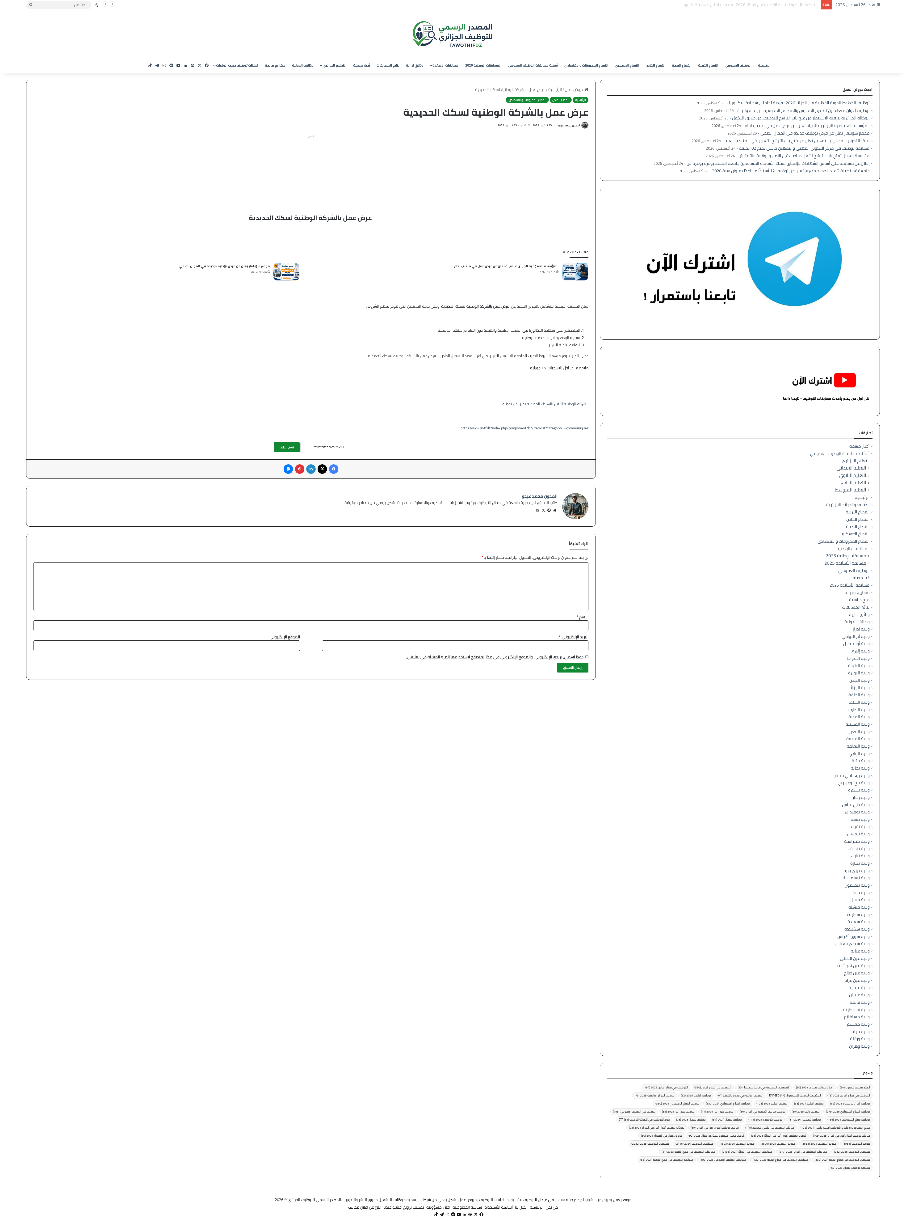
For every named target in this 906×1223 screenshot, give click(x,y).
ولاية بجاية (860, 768)
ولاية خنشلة (859, 907)
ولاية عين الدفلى (855, 958)
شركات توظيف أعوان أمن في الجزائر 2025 (841, 1135)
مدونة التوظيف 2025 (778, 1143)
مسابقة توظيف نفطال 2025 (850, 1167)
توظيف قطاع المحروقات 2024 (848, 1119)
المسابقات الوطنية (853, 548)
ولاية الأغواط (858, 658)
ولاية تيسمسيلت (855, 877)
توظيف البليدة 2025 (696, 1095)
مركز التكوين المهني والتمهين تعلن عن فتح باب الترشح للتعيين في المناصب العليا (797, 140)
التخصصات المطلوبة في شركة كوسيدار (763, 1087)
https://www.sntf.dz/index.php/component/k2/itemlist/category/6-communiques (524, 428)
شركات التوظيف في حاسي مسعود (769, 1127)
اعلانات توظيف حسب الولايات (237, 65)
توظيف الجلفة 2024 (809, 1103)
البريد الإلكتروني (573, 637)
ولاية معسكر (858, 1024)
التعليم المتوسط (850, 489)
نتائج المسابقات (388, 65)
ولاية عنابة (860, 950)
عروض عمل (575, 89)
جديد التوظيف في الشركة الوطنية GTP (644, 1119)
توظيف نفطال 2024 (727, 1119)
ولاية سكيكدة (857, 929)
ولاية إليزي (860, 650)
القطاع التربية (708, 65)
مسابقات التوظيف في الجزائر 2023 (803, 1151)
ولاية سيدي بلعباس (852, 943)
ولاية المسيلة (858, 724)
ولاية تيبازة (860, 863)
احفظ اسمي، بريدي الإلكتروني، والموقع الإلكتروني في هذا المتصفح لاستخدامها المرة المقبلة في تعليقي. (495, 657)
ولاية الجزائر (859, 687)
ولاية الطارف (859, 709)
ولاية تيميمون (857, 885)
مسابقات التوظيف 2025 (650, 1143)
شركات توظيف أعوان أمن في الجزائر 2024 (656, 1127)
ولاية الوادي (859, 753)
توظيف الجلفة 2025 (772, 1103)
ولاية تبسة (860, 819)
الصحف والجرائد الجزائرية (848, 504)
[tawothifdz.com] (453, 34)
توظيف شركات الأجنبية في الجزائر (762, 1111)
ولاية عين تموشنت (853, 965)
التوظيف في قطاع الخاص (712, 1087)
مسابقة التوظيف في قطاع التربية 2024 (666, 1159)
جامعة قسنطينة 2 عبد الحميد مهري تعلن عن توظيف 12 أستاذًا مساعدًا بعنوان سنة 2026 (791, 171)
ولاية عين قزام (857, 980)
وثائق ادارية (414, 65)
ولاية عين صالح (857, 972)
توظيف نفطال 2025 (691, 1119)
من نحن (552, 1207)
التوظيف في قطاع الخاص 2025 (666, 1087)
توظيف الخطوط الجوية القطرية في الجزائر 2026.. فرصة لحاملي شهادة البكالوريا (799, 103)
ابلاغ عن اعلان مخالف (364, 1207)
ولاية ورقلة (860, 1038)
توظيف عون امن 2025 (678, 1111)
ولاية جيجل (860, 899)
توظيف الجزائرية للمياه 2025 (850, 1103)
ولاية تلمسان (858, 833)
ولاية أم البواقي (856, 636)
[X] (543, 510)
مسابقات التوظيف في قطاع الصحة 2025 (780, 1159)
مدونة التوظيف (856, 1143)
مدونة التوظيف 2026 (737, 1143)
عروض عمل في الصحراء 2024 (661, 1135)
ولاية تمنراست (857, 841)
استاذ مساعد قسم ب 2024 (814, 1087)
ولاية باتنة (861, 760)
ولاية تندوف (859, 848)
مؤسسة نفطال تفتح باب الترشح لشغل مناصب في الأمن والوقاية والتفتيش (804, 156)
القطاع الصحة (682, 65)
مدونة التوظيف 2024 (819, 1143)
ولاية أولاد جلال (856, 643)
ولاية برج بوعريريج (854, 782)
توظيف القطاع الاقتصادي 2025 (677, 1103)
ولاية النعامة (858, 746)
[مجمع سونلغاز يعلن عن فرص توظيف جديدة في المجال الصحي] (286, 271)
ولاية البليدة (859, 665)
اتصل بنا (521, 1207)
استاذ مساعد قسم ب (855, 1087)
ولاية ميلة (860, 1031)
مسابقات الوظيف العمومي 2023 (723, 1159)
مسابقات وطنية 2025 (846, 555)
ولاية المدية (859, 716)
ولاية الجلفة (859, 694)
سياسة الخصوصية (467, 1207)
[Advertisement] (311, 173)
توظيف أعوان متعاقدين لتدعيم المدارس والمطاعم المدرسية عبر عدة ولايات (757, 4)
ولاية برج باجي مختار (852, 775)
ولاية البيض (859, 680)
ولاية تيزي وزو (857, 870)
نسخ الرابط (287, 447)
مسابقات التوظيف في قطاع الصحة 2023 (688, 1151)
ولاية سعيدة (858, 921)
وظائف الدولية (303, 65)
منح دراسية (859, 599)
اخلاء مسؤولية (438, 1207)
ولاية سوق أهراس (853, 936)
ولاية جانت (860, 892)
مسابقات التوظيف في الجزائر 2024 (747, 1151)
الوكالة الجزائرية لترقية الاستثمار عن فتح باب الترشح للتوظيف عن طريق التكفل (801, 118)
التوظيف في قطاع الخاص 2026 (848, 1095)
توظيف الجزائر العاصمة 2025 (654, 1095)
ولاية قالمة (860, 1002)
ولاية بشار (861, 797)
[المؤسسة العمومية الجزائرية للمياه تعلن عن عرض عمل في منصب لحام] (575, 271)
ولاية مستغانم (857, 1016)
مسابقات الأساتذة (445, 65)
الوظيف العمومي (738, 65)
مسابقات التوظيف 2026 (852, 1151)
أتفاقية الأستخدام (498, 1207)
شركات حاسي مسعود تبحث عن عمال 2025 (716, 1135)
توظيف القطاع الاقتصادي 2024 (728, 1103)
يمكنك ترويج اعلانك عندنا (404, 1207)
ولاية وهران (859, 1046)
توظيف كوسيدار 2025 (765, 1119)
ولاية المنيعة (858, 738)
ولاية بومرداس (856, 811)
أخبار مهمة (361, 65)
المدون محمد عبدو (569, 125)
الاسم (582, 617)
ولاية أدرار (861, 628)
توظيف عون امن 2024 (717, 1111)
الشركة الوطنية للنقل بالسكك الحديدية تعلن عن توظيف (544, 403)
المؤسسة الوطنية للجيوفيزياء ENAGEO (795, 1095)
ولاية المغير (859, 731)
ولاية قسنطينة (856, 1009)
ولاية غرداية (859, 987)
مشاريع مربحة (275, 65)
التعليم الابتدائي (851, 468)
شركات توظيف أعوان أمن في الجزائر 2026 (778, 1135)
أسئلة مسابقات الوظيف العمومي (533, 65)
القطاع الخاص (655, 65)
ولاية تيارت (860, 855)
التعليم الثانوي (852, 475)
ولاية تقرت (860, 826)
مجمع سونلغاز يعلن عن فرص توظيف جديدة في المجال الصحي (224, 266)
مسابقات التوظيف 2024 (694, 1143)
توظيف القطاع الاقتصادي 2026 (848, 1111)
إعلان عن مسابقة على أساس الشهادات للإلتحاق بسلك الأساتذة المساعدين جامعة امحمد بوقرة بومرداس (778, 163)
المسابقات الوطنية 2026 (483, 65)
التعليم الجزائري (334, 65)
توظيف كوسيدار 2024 (805, 1119)
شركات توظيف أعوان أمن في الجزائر (715, 1127)
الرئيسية (764, 65)
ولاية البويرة (859, 672)
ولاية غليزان (859, 994)
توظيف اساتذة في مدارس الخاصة (740, 1095)
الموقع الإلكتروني (285, 637)
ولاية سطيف (858, 914)
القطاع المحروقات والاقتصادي (586, 65)
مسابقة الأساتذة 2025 (845, 563)
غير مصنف (860, 577)
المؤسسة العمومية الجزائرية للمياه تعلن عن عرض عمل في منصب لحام (506, 266)
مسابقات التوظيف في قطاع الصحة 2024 (842, 1159)
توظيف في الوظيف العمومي (634, 1111)
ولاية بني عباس (856, 804)
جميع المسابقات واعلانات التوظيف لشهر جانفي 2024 (835, 1127)
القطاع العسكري (627, 65)
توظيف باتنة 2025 (805, 1111)
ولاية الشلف (859, 702)
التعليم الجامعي (851, 482)
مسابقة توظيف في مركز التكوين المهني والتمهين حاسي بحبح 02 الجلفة (804, 148)
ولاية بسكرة (859, 789)
